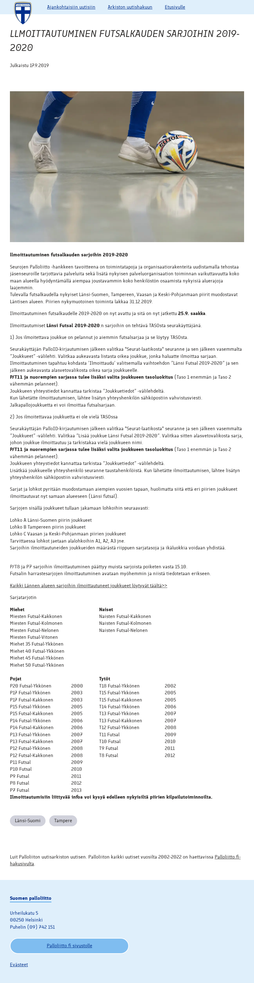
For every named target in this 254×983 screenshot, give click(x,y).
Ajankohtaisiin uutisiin (71, 7)
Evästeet (19, 964)
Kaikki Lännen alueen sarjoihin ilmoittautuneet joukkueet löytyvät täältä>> (88, 585)
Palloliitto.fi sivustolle (69, 946)
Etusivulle (175, 7)
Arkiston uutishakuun (130, 7)
